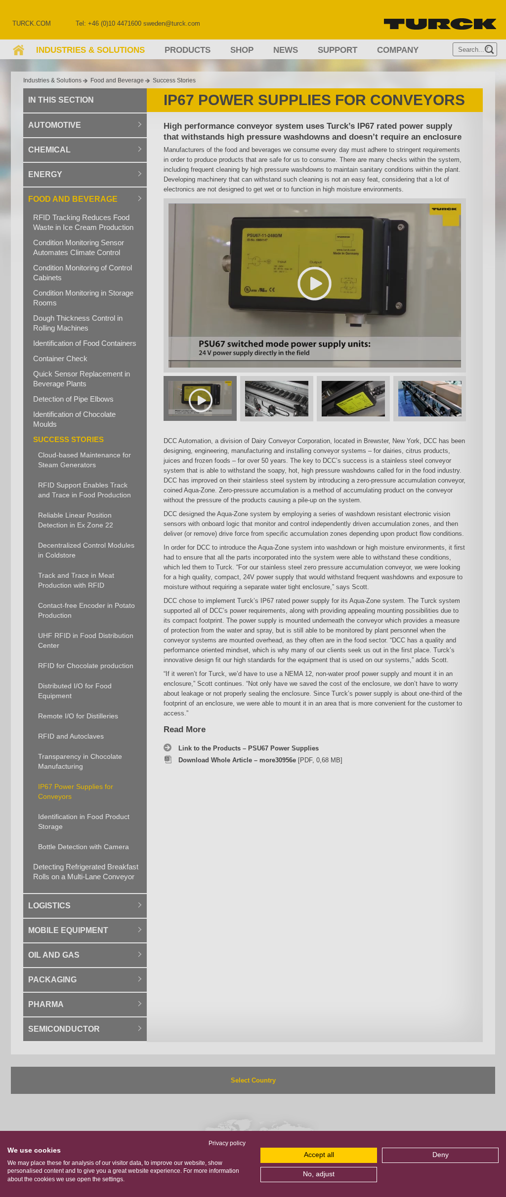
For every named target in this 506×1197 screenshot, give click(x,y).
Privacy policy (227, 1143)
